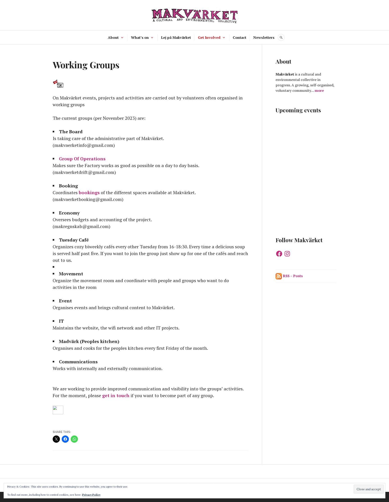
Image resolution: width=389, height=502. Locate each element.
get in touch (115, 395)
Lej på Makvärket (176, 37)
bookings (89, 192)
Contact (239, 37)
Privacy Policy (91, 494)
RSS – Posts (292, 275)
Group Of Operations (82, 159)
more (319, 90)
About (113, 37)
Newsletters (263, 37)
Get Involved (209, 37)
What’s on (140, 37)
